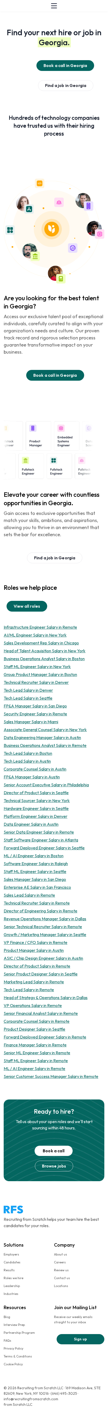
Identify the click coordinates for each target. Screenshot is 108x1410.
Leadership (12, 1286)
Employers (11, 1254)
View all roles (27, 606)
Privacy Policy (13, 1348)
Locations (61, 1286)
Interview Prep (14, 1325)
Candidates (12, 1262)
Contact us (62, 1278)
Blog (7, 1317)
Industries (11, 1294)
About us (60, 1254)
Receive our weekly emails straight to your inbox (73, 1319)
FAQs (7, 1340)
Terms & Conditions (18, 1356)
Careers (60, 1262)
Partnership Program (19, 1333)
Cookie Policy (13, 1364)
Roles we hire (13, 1278)
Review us (61, 1270)
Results (9, 1270)
